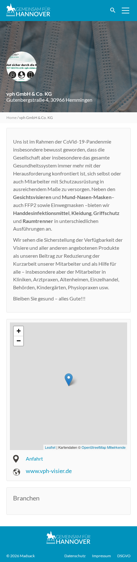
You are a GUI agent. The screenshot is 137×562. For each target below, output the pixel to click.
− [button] (19, 341)
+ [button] (19, 331)
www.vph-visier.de (49, 470)
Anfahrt (34, 458)
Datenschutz (75, 556)
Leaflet (50, 447)
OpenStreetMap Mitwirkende (104, 447)
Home (11, 117)
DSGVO (124, 556)
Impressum (101, 556)
